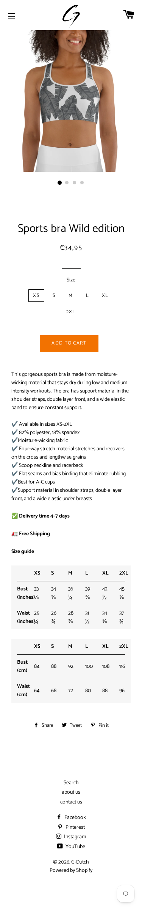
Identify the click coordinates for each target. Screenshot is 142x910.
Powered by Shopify (71, 870)
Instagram (74, 837)
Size (71, 280)
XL (105, 296)
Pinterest (74, 827)
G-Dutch (80, 862)
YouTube (74, 846)
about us (71, 792)
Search (71, 783)
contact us (71, 802)
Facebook (74, 817)
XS (36, 296)
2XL (71, 312)
